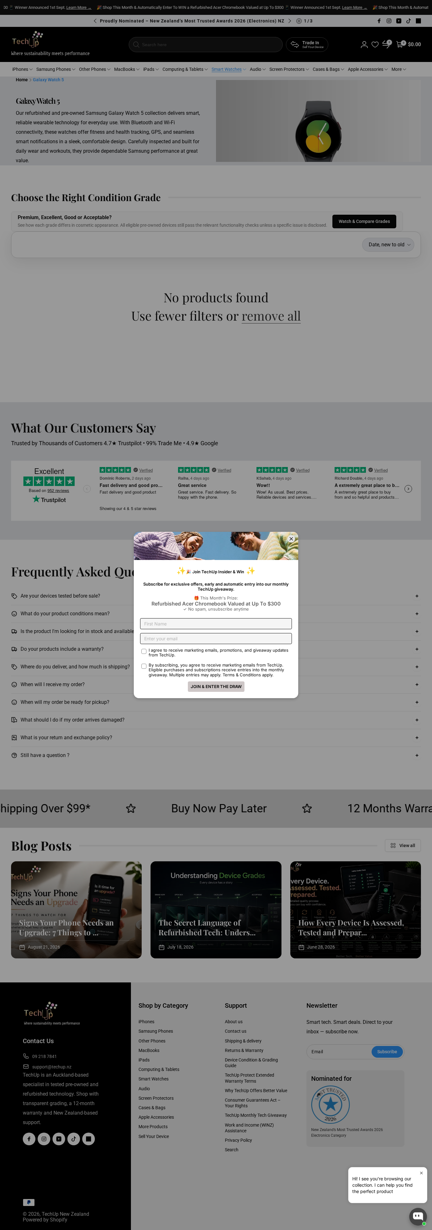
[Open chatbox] (418, 1217)
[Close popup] (421, 1173)
